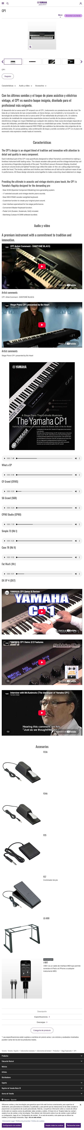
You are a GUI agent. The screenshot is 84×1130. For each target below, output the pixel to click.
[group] (13, 62)
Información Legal (8, 1121)
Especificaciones (41, 1017)
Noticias (4, 1066)
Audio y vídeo (24, 85)
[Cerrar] (80, 1104)
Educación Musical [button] (8, 1061)
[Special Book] (42, 406)
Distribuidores (6, 1077)
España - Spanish (10, 1099)
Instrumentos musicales (28, 1051)
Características (7, 85)
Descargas (41, 1022)
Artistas (4, 1072)
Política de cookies (37, 1121)
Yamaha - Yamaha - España (10, 1051)
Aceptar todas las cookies (54, 1125)
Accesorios (39, 85)
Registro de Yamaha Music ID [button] (11, 1088)
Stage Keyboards (66, 1051)
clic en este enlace (35, 1117)
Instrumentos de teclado (44, 1051)
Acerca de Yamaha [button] (8, 1093)
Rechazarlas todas (73, 1125)
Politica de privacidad (23, 1121)
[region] (42, 1115)
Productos (56, 1051)
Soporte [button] (4, 1082)
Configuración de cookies (12, 1125)
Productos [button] (5, 1055)
